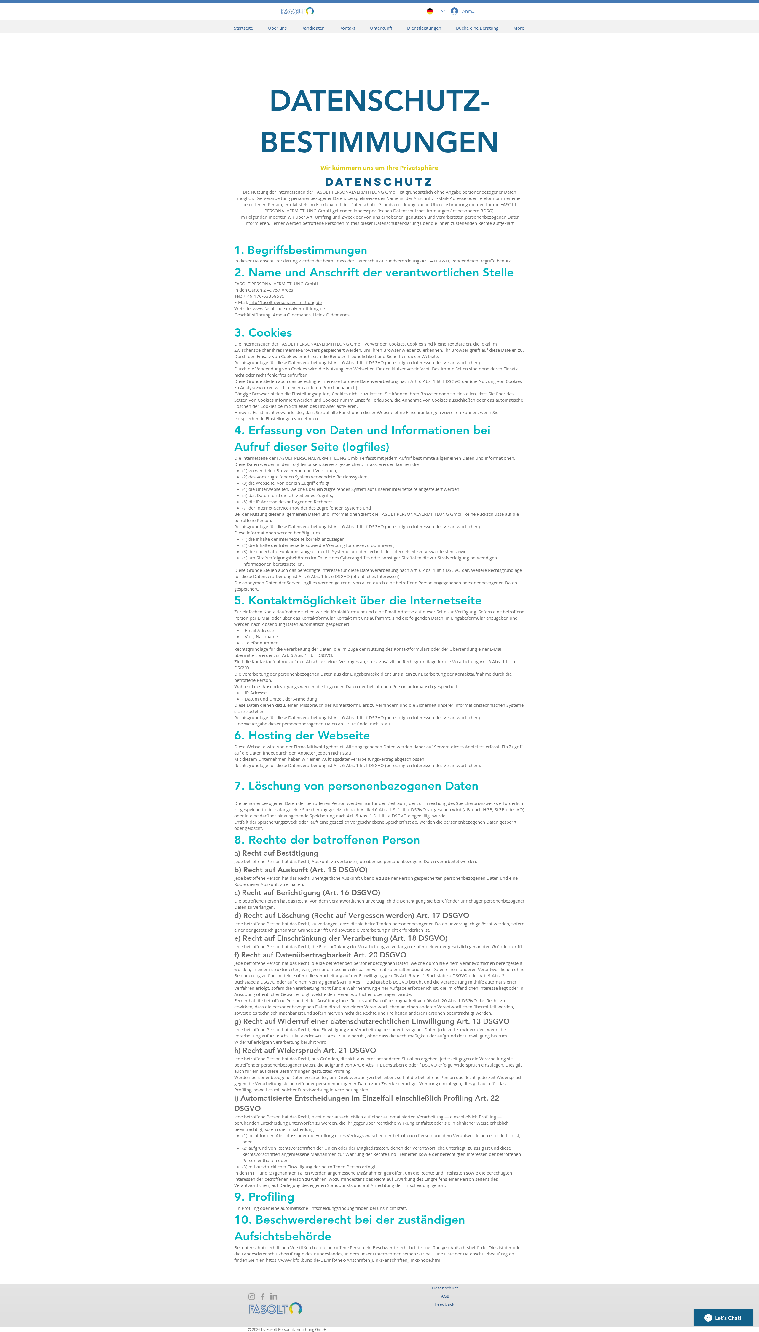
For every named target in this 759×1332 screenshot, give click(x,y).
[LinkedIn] (273, 1296)
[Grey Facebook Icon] (262, 1296)
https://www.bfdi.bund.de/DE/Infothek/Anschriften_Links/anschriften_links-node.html (353, 1260)
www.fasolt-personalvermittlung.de (289, 308)
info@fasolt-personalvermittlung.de (285, 302)
